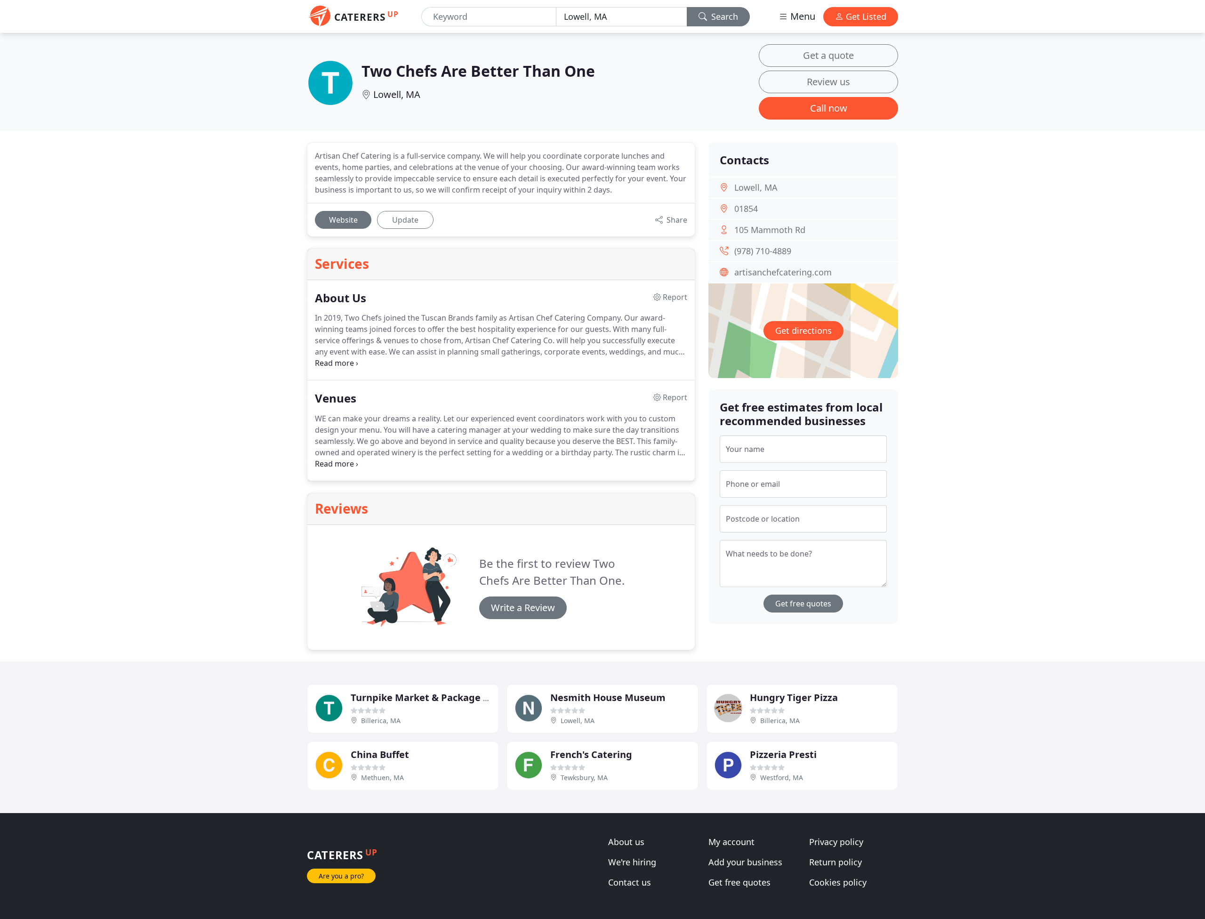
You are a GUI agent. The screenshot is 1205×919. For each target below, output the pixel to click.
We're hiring (632, 862)
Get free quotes (803, 603)
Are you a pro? (341, 875)
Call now (828, 108)
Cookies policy (838, 882)
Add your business (745, 862)
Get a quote (828, 55)
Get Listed (865, 16)
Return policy (835, 862)
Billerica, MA (381, 720)
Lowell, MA (396, 94)
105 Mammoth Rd (769, 229)
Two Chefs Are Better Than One (478, 71)
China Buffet (380, 754)
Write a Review (523, 607)
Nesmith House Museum (608, 697)
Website (343, 220)
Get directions (803, 330)
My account (731, 841)
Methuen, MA (382, 777)
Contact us (629, 882)
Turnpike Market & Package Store (429, 697)
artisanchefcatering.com (783, 272)
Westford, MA (781, 777)
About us (626, 841)
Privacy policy (836, 841)
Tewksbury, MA (584, 777)
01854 (746, 208)
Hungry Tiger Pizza (794, 697)
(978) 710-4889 (762, 251)
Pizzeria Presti (783, 754)
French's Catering (591, 754)
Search (723, 16)
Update (405, 220)
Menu (801, 16)
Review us (828, 81)
